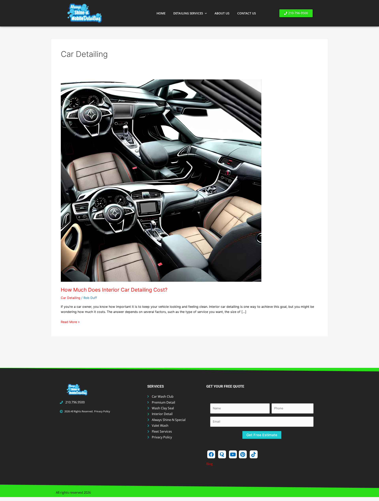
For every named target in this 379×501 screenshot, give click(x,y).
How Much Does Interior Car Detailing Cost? (114, 290)
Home (161, 13)
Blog (209, 464)
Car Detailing (70, 298)
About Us (222, 13)
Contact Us (246, 13)
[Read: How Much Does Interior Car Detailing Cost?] (161, 180)
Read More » (70, 321)
